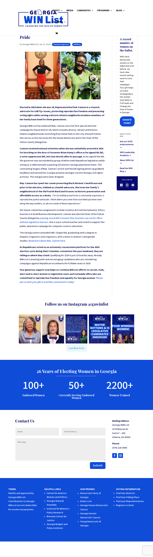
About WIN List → (127, 161)
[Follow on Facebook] (114, 455)
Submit (97, 465)
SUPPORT (57, 22)
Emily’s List (86, 501)
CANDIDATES (84, 10)
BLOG (119, 10)
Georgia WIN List (30, 44)
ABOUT (56, 10)
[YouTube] (133, 185)
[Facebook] (121, 185)
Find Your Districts (125, 493)
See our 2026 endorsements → (127, 144)
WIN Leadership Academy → (127, 153)
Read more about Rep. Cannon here (47, 240)
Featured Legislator (61, 44)
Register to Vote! (125, 505)
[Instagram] (127, 185)
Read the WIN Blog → (126, 169)
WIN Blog (77, 44)
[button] (30, 328)
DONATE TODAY (127, 121)
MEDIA (69, 10)
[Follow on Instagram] (120, 455)
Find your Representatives (130, 501)
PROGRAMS (103, 10)
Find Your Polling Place (127, 497)
